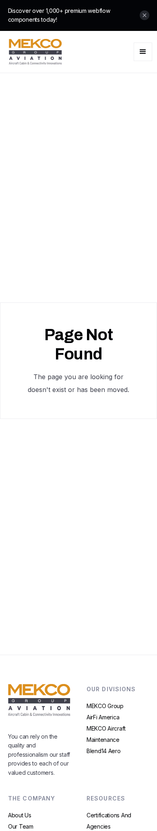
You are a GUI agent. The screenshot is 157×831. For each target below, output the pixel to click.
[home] (33, 52)
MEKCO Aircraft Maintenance (106, 734)
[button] (143, 52)
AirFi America (103, 717)
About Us (19, 815)
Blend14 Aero (104, 750)
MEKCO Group (105, 705)
